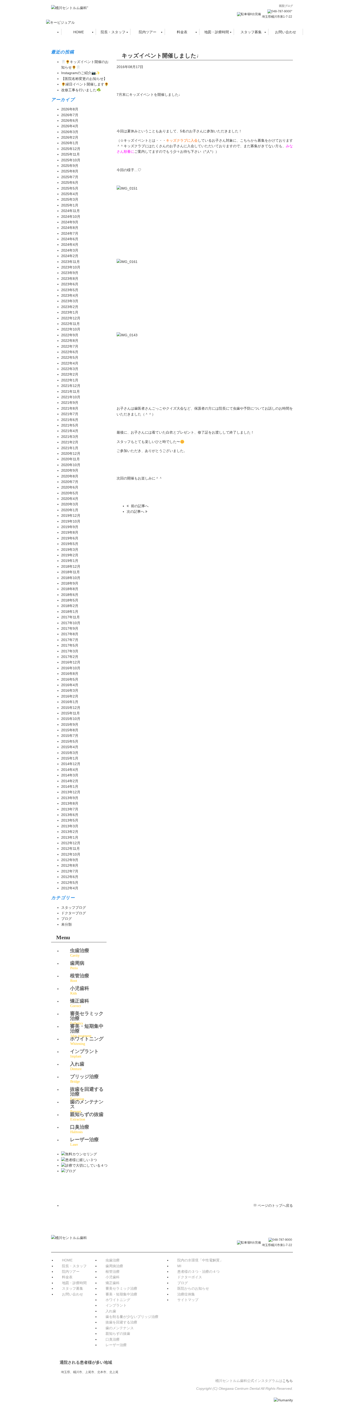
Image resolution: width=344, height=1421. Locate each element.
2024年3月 (69, 250)
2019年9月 (69, 527)
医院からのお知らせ (193, 1288)
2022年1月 (69, 380)
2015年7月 (69, 736)
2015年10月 (70, 719)
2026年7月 (69, 115)
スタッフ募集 (251, 32)
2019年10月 (70, 521)
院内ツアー (147, 32)
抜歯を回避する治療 (121, 1322)
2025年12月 (70, 149)
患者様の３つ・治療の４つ (198, 1271)
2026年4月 (69, 126)
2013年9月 (69, 798)
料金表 (182, 32)
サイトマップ (187, 1300)
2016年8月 (69, 674)
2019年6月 (69, 538)
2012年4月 (69, 888)
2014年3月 (69, 775)
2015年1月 (69, 758)
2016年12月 (70, 662)
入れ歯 (111, 1311)
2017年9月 (69, 628)
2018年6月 (69, 595)
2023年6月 (69, 284)
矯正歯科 (113, 1283)
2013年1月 (69, 837)
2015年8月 (69, 730)
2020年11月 (70, 459)
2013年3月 (69, 826)
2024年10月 (70, 217)
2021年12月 (70, 386)
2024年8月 (69, 228)
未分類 (66, 924)
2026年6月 (69, 120)
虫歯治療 (113, 1260)
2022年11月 (70, 324)
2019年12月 (70, 515)
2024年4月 (69, 245)
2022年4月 (69, 363)
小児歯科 (113, 1277)
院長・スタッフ (113, 32)
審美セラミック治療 (121, 1288)
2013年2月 (69, 832)
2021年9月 (69, 403)
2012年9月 (69, 860)
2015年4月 (69, 747)
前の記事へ (139, 506)
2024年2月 (69, 256)
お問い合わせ (285, 32)
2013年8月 (69, 803)
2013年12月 (70, 792)
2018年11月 (70, 572)
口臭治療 (113, 1339)
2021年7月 (69, 414)
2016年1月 (69, 702)
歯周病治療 (114, 1266)
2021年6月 (69, 420)
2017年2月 (69, 657)
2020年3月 (69, 504)
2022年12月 (70, 318)
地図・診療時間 (216, 32)
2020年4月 (69, 499)
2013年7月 (69, 809)
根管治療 (113, 1271)
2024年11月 (70, 211)
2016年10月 (70, 668)
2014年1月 (69, 786)
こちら (287, 1381)
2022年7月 (69, 346)
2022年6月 (69, 352)
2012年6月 (69, 877)
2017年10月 (70, 623)
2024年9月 (69, 222)
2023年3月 (69, 301)
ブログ (66, 919)
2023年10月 (70, 267)
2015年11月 (70, 713)
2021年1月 (69, 448)
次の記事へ (136, 511)
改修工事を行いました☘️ (81, 90)
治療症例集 (186, 1294)
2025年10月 (70, 160)
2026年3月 (69, 132)
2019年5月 (69, 544)
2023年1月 (69, 312)
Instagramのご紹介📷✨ (80, 73)
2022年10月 (70, 329)
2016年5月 (69, 679)
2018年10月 (70, 578)
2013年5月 (69, 820)
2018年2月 (69, 606)
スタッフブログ (73, 907)
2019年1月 (69, 561)
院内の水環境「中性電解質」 (200, 1260)
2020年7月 (69, 482)
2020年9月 (69, 470)
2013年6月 (69, 815)
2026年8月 (69, 109)
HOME (78, 32)
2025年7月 (69, 177)
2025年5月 (69, 188)
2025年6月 (69, 182)
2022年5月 (69, 357)
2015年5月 (69, 741)
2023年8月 (69, 279)
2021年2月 (69, 442)
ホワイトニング (118, 1300)
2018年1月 (69, 612)
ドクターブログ (73, 913)
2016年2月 (69, 696)
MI (179, 1266)
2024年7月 (69, 233)
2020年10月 (70, 465)
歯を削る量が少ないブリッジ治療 (132, 1317)
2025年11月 (70, 154)
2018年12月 (70, 566)
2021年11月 (70, 391)
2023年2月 (69, 307)
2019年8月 (69, 532)
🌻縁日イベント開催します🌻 (85, 84)
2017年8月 (69, 634)
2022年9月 (69, 335)
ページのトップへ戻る (275, 1205)
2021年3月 (69, 437)
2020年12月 (70, 453)
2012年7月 (69, 871)
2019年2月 (69, 555)
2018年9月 (69, 583)
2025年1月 (69, 205)
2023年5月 (69, 290)
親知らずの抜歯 (118, 1334)
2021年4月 (69, 431)
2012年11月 (70, 848)
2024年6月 (69, 239)
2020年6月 (69, 487)
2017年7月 (69, 640)
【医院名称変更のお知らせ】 (84, 79)
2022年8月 (69, 341)
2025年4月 (69, 194)
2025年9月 (69, 166)
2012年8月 (69, 865)
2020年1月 (69, 510)
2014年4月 (69, 770)
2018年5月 (69, 600)
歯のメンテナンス (120, 1328)
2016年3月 (69, 690)
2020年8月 (69, 476)
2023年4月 (69, 295)
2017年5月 (69, 645)
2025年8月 (69, 171)
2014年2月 (69, 781)
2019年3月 (69, 550)
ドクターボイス (189, 1277)
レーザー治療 (116, 1345)
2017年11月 (70, 617)
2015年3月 (69, 753)
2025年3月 (69, 199)
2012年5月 (69, 883)
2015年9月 (69, 724)
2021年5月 (69, 425)
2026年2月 (69, 137)
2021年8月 (69, 408)
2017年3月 (69, 651)
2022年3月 (69, 369)
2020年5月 (69, 493)
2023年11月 (70, 262)
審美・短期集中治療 (121, 1294)
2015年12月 (70, 708)
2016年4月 (69, 685)
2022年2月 (69, 374)
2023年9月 (69, 273)
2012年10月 (70, 854)
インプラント (116, 1305)
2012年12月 (70, 843)
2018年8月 (69, 589)
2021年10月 (70, 397)
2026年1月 (69, 143)
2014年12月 (70, 764)
